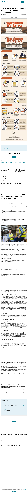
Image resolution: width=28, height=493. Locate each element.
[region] (14, 490)
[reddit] (15, 17)
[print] (26, 17)
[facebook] (11, 17)
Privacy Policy (24, 489)
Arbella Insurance (3, 14)
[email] (16, 17)
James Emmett (3, 203)
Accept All (14, 491)
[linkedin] (12, 17)
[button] (1, 1)
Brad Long (7, 203)
